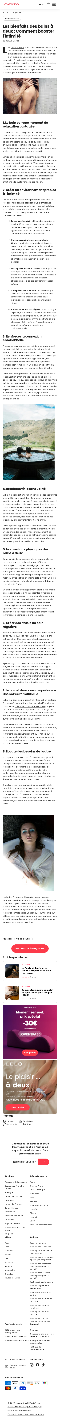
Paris (32, 1182)
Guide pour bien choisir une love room (41, 1252)
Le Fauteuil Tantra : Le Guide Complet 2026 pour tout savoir (36, 971)
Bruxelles (9, 1274)
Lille (6, 1258)
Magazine (17, 12)
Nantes (8, 1254)
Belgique (9, 1234)
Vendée (33, 1201)
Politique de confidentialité (37, 1348)
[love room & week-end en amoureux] (11, 4)
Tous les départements (41, 1224)
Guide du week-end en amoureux (26, 1414)
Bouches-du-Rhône (39, 1205)
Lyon (7, 1247)
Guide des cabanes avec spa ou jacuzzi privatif (42, 1258)
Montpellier (10, 1270)
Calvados (34, 1193)
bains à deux (17, 47)
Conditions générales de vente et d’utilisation (42, 1335)
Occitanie (9, 1219)
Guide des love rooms (20, 1410)
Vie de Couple (12, 18)
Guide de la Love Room (41, 1247)
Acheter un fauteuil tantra (17, 1340)
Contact (34, 1330)
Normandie (10, 1212)
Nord (32, 1197)
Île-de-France (11, 1208)
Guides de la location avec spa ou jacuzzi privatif (40, 1275)
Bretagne (9, 1192)
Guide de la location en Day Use (41, 1300)
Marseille (9, 1250)
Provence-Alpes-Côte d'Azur (15, 1228)
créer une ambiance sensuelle (30, 706)
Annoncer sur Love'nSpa (16, 1336)
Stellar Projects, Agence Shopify (25, 1406)
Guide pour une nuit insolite (39, 1313)
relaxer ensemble (11, 912)
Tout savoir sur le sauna (41, 1282)
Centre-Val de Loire (14, 1196)
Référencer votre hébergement (12, 1331)
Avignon (8, 1266)
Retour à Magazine (32, 948)
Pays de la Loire (12, 1223)
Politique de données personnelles (40, 1341)
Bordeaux (9, 1262)
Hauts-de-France (13, 1204)
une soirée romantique (16, 703)
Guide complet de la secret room (39, 1287)
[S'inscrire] (43, 1162)
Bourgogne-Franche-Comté (15, 1187)
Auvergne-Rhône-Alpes (16, 1182)
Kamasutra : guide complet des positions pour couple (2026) (37, 993)
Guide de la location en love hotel (41, 1306)
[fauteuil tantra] (30, 1058)
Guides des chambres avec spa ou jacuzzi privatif (40, 1266)
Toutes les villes (12, 1278)
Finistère (34, 1209)
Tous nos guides (38, 1243)
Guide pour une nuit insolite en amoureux (40, 1319)
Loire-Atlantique (37, 1189)
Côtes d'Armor (37, 1186)
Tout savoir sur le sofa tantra (40, 1293)
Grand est (9, 1200)
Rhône (33, 1213)
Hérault (33, 1217)
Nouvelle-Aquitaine (14, 1215)
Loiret (32, 1221)
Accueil (6, 12)
